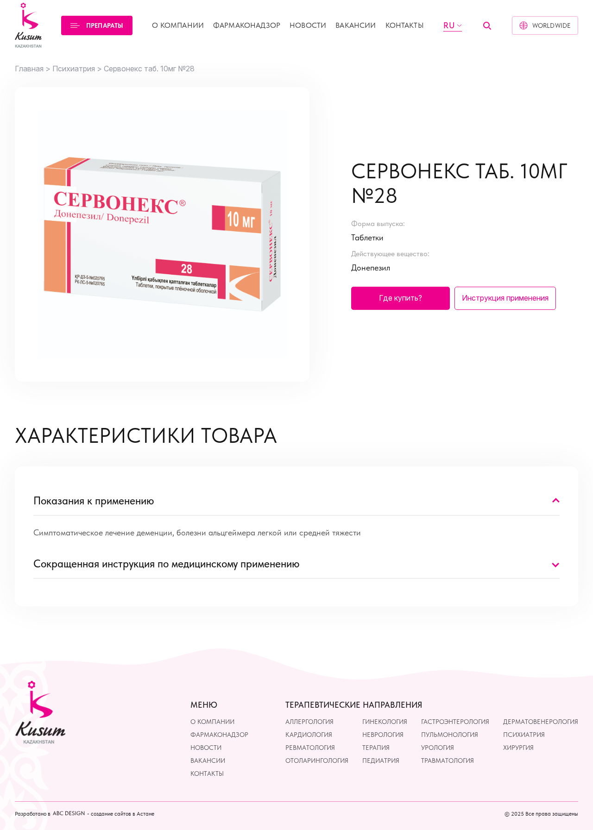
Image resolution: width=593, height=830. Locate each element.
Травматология (447, 760)
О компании (178, 25)
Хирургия (518, 747)
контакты (404, 25)
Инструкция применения (505, 297)
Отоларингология (316, 760)
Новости (308, 25)
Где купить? (400, 297)
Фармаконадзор (246, 25)
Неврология (383, 734)
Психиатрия (524, 734)
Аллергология (309, 721)
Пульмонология (449, 734)
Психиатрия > (77, 68)
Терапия (376, 747)
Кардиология (308, 734)
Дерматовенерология (540, 721)
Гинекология (384, 721)
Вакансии (355, 25)
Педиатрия (380, 760)
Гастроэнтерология (455, 721)
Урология (437, 747)
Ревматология (310, 747)
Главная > (32, 68)
